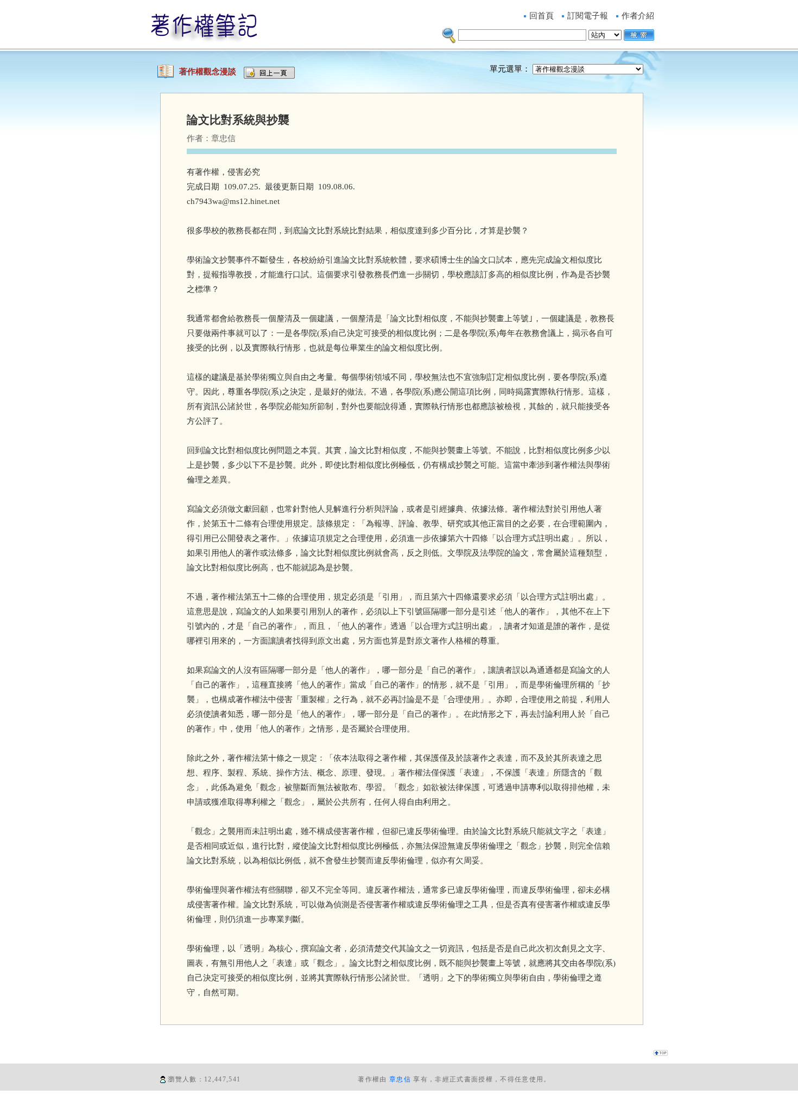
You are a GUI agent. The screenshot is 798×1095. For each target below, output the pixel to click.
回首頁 (541, 15)
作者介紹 (638, 15)
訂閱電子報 (587, 15)
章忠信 (400, 1079)
